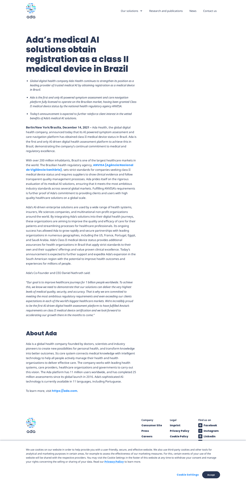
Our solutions (129, 11)
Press (145, 431)
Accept (211, 474)
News (192, 11)
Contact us (210, 11)
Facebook (210, 425)
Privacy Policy (179, 431)
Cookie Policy (179, 436)
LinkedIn (210, 436)
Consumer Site (151, 425)
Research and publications (166, 11)
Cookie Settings (188, 474)
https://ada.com (64, 391)
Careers (146, 436)
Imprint (175, 425)
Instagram (211, 431)
